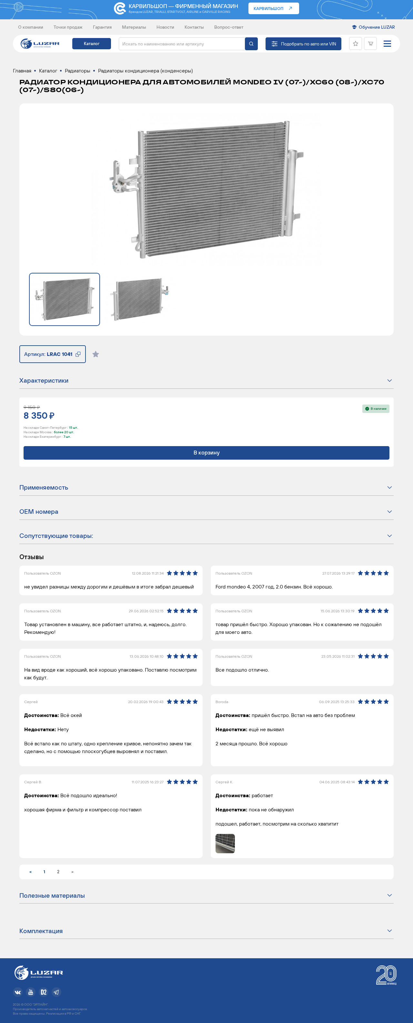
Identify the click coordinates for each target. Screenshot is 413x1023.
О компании (30, 27)
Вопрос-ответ (228, 27)
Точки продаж (68, 27)
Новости (165, 27)
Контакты (194, 27)
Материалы (134, 27)
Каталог (91, 43)
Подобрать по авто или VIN (308, 43)
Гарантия (102, 27)
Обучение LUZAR (377, 27)
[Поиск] (251, 43)
